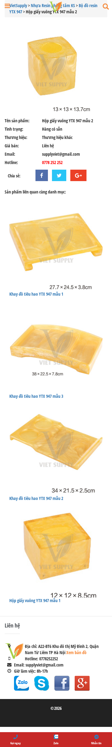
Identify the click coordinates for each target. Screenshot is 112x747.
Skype (41, 683)
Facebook (61, 683)
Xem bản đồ (76, 652)
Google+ (82, 683)
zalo (21, 683)
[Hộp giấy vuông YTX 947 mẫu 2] (56, 70)
